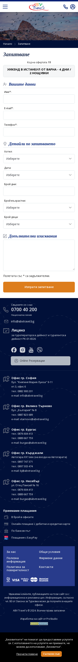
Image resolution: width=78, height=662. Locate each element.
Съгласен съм (51, 654)
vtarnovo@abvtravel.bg (34, 419)
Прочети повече (27, 654)
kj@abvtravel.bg (30, 470)
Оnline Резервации (32, 361)
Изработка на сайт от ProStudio (39, 618)
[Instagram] (22, 350)
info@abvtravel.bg (22, 321)
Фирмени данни (50, 558)
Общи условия (49, 552)
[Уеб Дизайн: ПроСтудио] (39, 622)
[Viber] (39, 350)
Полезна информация (16, 559)
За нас (11, 552)
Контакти (46, 567)
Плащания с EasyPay (24, 537)
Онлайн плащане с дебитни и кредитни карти (40, 524)
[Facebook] (14, 350)
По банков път (20, 531)
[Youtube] (31, 350)
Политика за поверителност (18, 568)
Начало (7, 44)
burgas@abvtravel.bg (33, 442)
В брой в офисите (22, 517)
